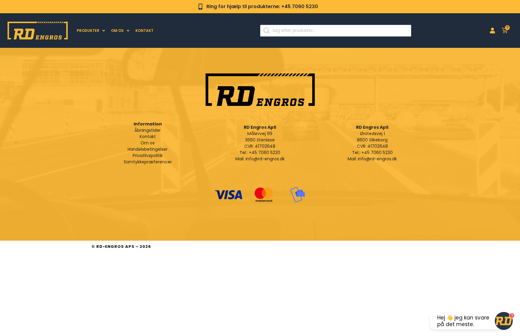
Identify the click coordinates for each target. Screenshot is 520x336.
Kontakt (144, 30)
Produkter (88, 30)
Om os (117, 30)
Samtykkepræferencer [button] (148, 162)
